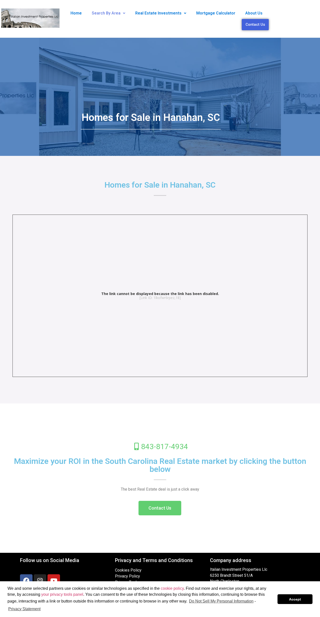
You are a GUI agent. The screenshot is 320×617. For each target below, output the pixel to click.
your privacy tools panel (62, 594)
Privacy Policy (127, 576)
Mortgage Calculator (215, 13)
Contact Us (255, 24)
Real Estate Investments (158, 13)
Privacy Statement (24, 609)
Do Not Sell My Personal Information (221, 601)
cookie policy (172, 588)
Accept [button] (295, 599)
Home (76, 13)
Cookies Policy (128, 570)
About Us (253, 13)
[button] (159, 508)
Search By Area (106, 13)
